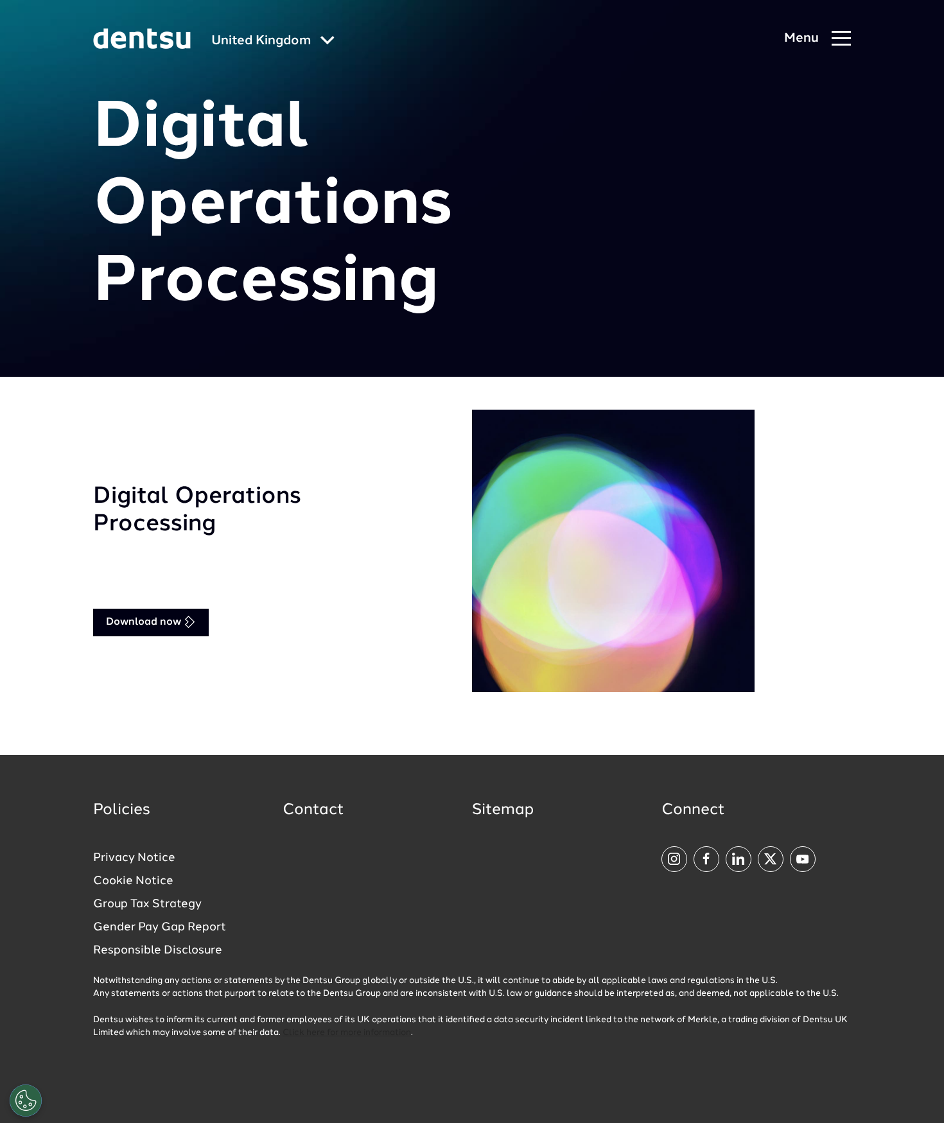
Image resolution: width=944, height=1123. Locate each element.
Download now (145, 622)
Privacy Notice (134, 858)
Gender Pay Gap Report (159, 927)
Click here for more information (347, 1033)
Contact (313, 810)
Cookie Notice (133, 881)
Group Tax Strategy (147, 904)
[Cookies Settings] (26, 1100)
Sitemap (503, 810)
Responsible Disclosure (157, 950)
